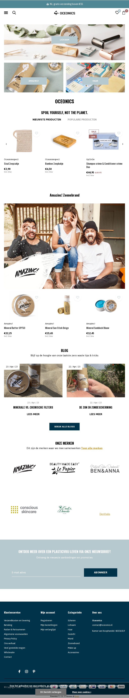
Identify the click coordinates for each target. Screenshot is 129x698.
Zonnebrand (74, 643)
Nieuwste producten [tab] (47, 119)
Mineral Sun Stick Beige (57, 328)
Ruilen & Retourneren (14, 629)
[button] (6, 13)
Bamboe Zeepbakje (54, 163)
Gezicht (71, 634)
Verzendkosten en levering (17, 620)
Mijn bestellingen (49, 625)
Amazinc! (34, 81)
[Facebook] (19, 671)
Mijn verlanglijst (48, 629)
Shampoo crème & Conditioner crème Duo (104, 165)
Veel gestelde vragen (14, 648)
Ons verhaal (9, 643)
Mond (70, 638)
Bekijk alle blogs (64, 426)
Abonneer (100, 572)
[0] (123, 12)
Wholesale (9, 652)
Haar (95, 81)
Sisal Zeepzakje (11, 163)
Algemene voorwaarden (16, 634)
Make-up (72, 648)
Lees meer (33, 414)
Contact (8, 657)
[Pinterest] (34, 671)
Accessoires (73, 652)
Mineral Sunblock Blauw (97, 328)
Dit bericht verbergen (50, 692)
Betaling (8, 625)
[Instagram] (26, 671)
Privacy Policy (10, 638)
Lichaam (64, 40)
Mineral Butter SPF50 (14, 328)
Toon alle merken (91, 448)
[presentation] (6, 144)
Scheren (72, 620)
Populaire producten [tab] (82, 119)
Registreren (46, 620)
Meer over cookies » (81, 692)
